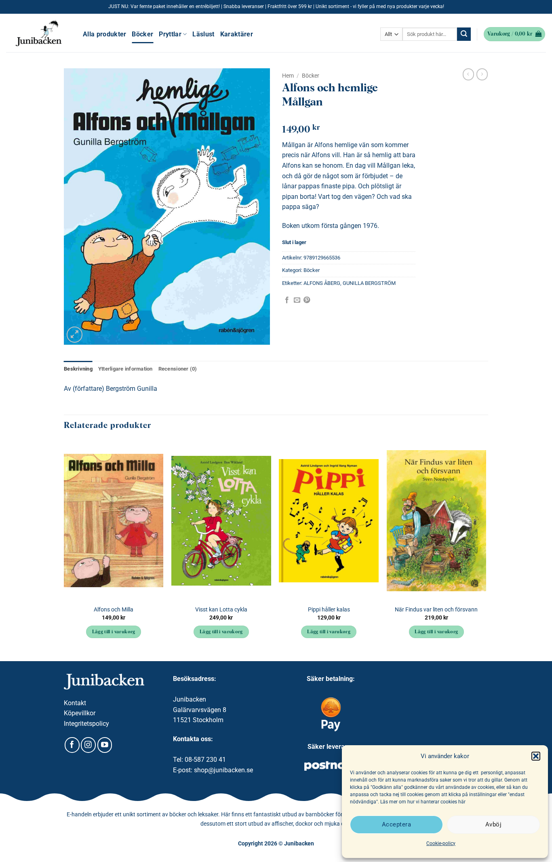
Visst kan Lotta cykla (221, 609)
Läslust (203, 34)
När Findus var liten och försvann (436, 609)
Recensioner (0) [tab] (177, 369)
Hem (288, 75)
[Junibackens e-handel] (38, 33)
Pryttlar (170, 34)
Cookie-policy (440, 843)
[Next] (486, 550)
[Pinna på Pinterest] (306, 300)
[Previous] (64, 550)
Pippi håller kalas (329, 609)
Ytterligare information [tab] (125, 369)
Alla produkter (104, 34)
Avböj (493, 824)
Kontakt (75, 703)
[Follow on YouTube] (104, 744)
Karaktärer (236, 34)
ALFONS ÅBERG (321, 283)
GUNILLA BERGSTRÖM (369, 283)
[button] (536, 756)
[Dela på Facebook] (287, 300)
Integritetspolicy (86, 723)
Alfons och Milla (113, 609)
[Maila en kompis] (297, 300)
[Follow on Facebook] (72, 744)
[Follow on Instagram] (88, 744)
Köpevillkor (79, 713)
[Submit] (464, 34)
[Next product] (468, 74)
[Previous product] (482, 74)
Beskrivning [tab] (78, 369)
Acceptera (396, 824)
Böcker (142, 34)
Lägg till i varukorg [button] (113, 632)
